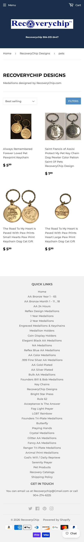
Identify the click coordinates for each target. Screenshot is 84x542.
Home (7, 53)
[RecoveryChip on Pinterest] (44, 509)
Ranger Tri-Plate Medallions (42, 447)
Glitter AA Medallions (42, 438)
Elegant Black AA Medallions (42, 340)
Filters (73, 101)
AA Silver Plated (42, 369)
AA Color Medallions (42, 355)
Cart (78, 5)
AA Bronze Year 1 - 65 (42, 296)
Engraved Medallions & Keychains (42, 325)
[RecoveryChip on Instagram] (52, 509)
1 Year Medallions (42, 316)
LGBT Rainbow (42, 413)
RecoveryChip (30, 519)
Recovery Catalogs (42, 472)
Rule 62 (42, 398)
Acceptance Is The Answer (42, 403)
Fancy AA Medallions (42, 442)
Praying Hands (42, 428)
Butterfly (42, 423)
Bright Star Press (42, 394)
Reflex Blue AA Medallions (42, 350)
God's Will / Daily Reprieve (42, 457)
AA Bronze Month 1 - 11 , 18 (42, 301)
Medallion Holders (42, 330)
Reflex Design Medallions (42, 311)
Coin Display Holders (42, 335)
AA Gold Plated (42, 364)
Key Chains (42, 384)
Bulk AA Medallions (42, 374)
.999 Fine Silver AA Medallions (42, 360)
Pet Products (42, 467)
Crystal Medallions (42, 433)
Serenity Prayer (42, 462)
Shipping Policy (42, 477)
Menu (12, 5)
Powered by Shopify (56, 519)
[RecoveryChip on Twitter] (30, 509)
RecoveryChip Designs (35, 53)
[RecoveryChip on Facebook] (37, 509)
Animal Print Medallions (42, 452)
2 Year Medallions (42, 320)
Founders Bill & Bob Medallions (42, 379)
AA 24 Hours (42, 306)
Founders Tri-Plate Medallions (42, 418)
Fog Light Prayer (42, 408)
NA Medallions (42, 345)
